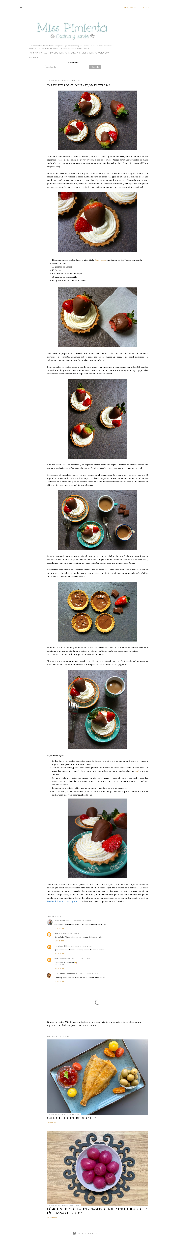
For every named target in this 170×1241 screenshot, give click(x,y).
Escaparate (74, 53)
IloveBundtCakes (62, 946)
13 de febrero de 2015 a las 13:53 (81, 946)
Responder (59, 928)
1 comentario (51, 1123)
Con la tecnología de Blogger (87, 1233)
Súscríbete (73, 63)
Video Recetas (89, 53)
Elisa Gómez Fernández (65, 974)
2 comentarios (52, 1217)
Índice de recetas (57, 53)
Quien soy (103, 53)
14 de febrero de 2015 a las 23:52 (87, 974)
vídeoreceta (100, 260)
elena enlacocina (62, 920)
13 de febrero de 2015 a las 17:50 (79, 959)
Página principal (38, 53)
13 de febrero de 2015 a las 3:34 (72, 933)
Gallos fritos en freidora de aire (74, 1118)
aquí (137, 771)
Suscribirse (130, 7)
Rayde (57, 933)
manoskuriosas (61, 959)
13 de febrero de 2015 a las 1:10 (80, 921)
